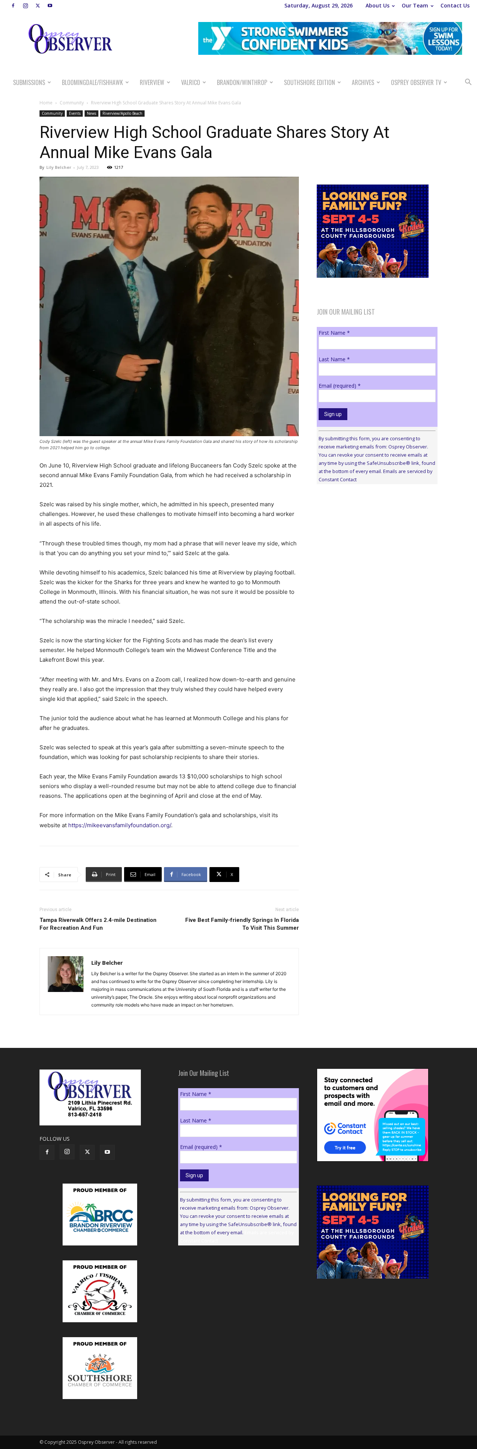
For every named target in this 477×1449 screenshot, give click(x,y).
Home (46, 103)
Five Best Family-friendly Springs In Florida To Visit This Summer (242, 924)
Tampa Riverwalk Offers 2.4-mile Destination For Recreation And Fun (98, 924)
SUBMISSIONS (29, 82)
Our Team (415, 5)
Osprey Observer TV (416, 82)
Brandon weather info (373, 558)
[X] (37, 5)
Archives (363, 82)
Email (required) (340, 385)
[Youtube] (50, 5)
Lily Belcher (58, 167)
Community (72, 103)
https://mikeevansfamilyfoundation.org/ (119, 825)
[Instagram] (25, 5)
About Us (377, 5)
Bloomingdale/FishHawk (92, 82)
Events (74, 113)
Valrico (190, 82)
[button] (468, 82)
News (91, 113)
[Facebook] (13, 5)
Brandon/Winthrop (242, 82)
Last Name (334, 359)
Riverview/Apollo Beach (122, 113)
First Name (334, 332)
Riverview (152, 82)
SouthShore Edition (309, 82)
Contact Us (455, 5)
